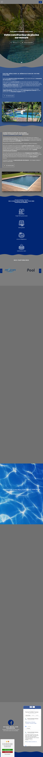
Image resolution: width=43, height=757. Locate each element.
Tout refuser (7, 752)
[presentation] (40, 271)
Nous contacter (28, 42)
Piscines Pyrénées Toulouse (31, 712)
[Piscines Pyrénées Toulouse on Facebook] (32, 709)
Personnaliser (7, 754)
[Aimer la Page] (31, 707)
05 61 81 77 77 (16, 42)
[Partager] (34, 707)
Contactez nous (22, 495)
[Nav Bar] (40, 2)
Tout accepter (7, 749)
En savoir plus (10, 96)
